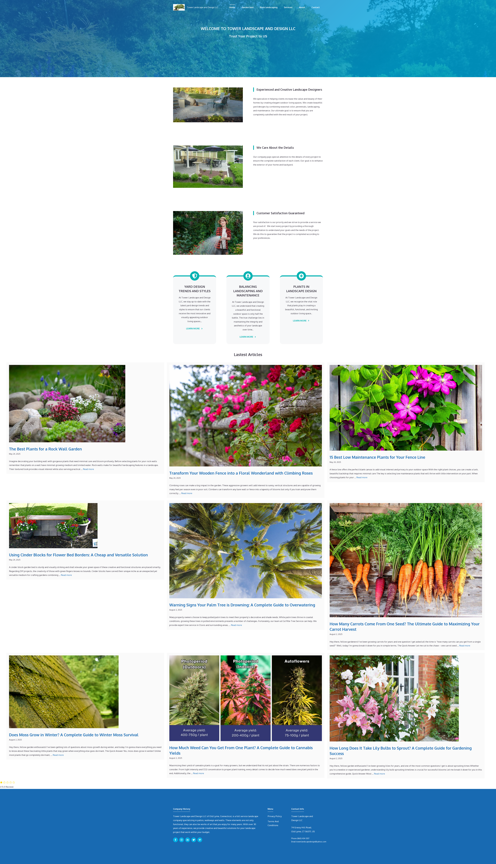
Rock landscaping (268, 7)
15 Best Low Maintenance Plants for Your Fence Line (377, 457)
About (302, 7)
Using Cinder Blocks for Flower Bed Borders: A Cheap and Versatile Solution (78, 554)
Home (232, 7)
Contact (316, 7)
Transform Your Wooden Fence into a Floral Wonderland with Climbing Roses (241, 473)
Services (288, 7)
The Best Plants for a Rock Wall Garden (45, 448)
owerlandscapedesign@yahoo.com (311, 842)
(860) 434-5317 (303, 838)
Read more (88, 469)
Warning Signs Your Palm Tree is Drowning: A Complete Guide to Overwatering (242, 604)
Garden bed (247, 7)
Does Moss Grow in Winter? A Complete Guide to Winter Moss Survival (73, 734)
